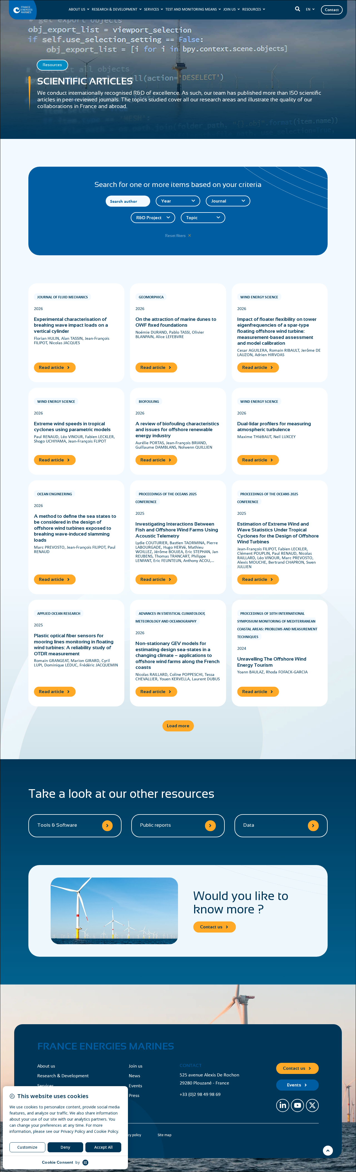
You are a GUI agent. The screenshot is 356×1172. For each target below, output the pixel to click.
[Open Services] (162, 9)
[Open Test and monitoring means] (219, 9)
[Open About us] (88, 9)
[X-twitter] (312, 1105)
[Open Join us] (238, 9)
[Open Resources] (264, 9)
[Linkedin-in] (282, 1105)
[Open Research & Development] (140, 9)
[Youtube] (297, 1105)
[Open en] (313, 9)
